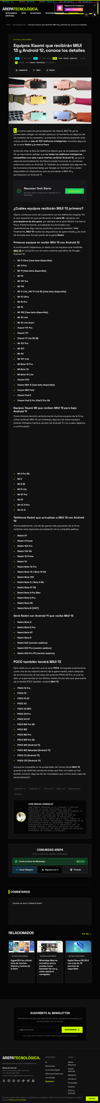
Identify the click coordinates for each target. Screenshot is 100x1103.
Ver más (85, 934)
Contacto (72, 1079)
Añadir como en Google (36, 63)
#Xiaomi (18, 794)
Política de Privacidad (17, 1100)
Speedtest (73, 13)
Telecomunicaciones (54, 13)
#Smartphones (74, 789)
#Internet (48, 789)
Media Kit (72, 1075)
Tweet (38, 70)
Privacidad (72, 1083)
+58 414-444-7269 (12, 1073)
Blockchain (35, 13)
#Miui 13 (61, 789)
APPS (23, 13)
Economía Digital (52, 1070)
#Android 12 (35, 789)
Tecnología (50, 1077)
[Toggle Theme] (95, 14)
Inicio (8, 25)
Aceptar (92, 1099)
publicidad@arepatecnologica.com (20, 1076)
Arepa (20, 9)
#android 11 (20, 789)
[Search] (86, 14)
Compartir (23, 70)
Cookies (71, 1087)
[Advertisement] (50, 454)
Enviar (52, 70)
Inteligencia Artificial (11, 14)
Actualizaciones (19, 25)
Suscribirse (71, 1029)
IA (46, 1062)
